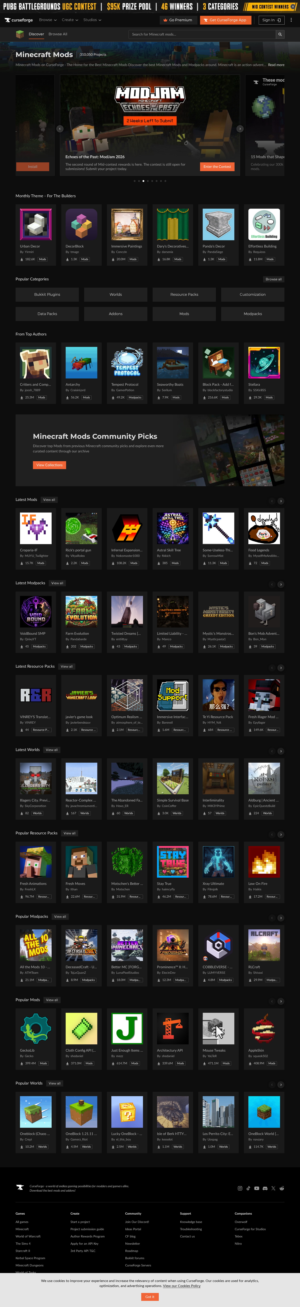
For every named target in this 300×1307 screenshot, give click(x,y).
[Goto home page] (19, 20)
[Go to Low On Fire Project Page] (264, 872)
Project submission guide (87, 1229)
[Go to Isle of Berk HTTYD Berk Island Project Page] (173, 1122)
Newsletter (132, 1243)
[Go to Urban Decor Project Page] (36, 235)
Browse (45, 20)
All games (22, 1222)
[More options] (291, 20)
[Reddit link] (281, 1188)
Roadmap (131, 1251)
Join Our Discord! (137, 1222)
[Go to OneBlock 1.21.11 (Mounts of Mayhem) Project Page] (81, 1122)
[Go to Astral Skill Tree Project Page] (173, 539)
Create (68, 20)
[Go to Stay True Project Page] (173, 872)
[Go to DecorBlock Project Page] (81, 235)
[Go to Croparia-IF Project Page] (36, 539)
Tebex (238, 1236)
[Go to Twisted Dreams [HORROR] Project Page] (127, 622)
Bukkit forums (134, 1258)
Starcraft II (23, 1251)
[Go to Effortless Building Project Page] (264, 235)
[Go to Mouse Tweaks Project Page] (218, 1039)
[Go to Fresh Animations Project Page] (36, 872)
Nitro (238, 1243)
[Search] (280, 34)
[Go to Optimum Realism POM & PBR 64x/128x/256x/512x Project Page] (127, 705)
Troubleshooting (191, 1229)
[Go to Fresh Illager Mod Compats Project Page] (264, 705)
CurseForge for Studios (250, 1229)
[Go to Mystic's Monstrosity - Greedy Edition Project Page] (218, 622)
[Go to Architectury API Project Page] (173, 1039)
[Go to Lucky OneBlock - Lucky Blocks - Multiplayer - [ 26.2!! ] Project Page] (127, 1122)
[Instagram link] (240, 1188)
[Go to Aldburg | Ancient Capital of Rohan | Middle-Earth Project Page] (264, 789)
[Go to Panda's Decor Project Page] (218, 235)
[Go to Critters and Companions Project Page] (36, 373)
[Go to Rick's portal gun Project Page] (81, 539)
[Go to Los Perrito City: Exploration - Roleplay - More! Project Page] (218, 1122)
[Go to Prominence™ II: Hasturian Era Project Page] (173, 955)
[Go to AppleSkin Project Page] (264, 1039)
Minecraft (22, 1229)
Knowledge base (191, 1222)
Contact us (187, 1236)
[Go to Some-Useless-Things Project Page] (218, 539)
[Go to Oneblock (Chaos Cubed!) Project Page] (36, 1122)
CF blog (130, 1236)
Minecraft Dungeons (29, 1265)
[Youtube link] (256, 1188)
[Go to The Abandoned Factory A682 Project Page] (127, 789)
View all (49, 500)
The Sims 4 (23, 1243)
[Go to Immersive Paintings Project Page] (127, 235)
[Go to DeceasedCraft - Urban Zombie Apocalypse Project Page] (81, 955)
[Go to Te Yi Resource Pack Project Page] (218, 705)
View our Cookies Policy (182, 1286)
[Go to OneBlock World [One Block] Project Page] (264, 1122)
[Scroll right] (280, 501)
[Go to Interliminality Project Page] (218, 789)
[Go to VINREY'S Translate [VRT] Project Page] (36, 705)
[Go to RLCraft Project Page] (264, 955)
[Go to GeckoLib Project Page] (36, 1039)
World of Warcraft (28, 1236)
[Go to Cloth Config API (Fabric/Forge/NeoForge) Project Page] (81, 1039)
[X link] (273, 1188)
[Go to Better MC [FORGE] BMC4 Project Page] (127, 955)
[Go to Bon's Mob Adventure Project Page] (264, 622)
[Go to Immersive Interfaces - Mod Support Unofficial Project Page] (173, 705)
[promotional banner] (150, 6)
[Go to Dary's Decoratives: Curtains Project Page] (173, 235)
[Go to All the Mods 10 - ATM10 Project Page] (36, 955)
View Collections (49, 465)
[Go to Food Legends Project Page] (264, 539)
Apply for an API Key (84, 1243)
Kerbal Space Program (30, 1258)
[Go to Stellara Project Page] (264, 373)
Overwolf (241, 1222)
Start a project (80, 1222)
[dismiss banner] (293, 6)
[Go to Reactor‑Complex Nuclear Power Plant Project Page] (81, 789)
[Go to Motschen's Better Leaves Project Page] (127, 872)
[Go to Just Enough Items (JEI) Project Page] (127, 1039)
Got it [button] (149, 1297)
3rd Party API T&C (82, 1251)
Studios (90, 20)
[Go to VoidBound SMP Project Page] (36, 622)
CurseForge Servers (138, 1265)
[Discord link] (265, 1188)
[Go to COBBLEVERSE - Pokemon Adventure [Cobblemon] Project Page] (218, 955)
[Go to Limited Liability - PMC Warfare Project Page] (173, 622)
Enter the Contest (217, 167)
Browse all (274, 279)
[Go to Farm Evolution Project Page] (81, 622)
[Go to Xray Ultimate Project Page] (218, 872)
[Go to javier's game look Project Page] (81, 705)
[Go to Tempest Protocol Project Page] (127, 373)
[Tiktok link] (248, 1188)
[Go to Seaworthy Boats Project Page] (173, 373)
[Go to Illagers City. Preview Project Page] (36, 789)
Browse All (58, 34)
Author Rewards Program (87, 1236)
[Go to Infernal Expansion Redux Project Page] (127, 539)
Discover (36, 34)
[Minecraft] (20, 34)
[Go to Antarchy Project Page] (81, 373)
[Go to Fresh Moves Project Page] (81, 872)
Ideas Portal (133, 1229)
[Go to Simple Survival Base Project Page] (173, 789)
